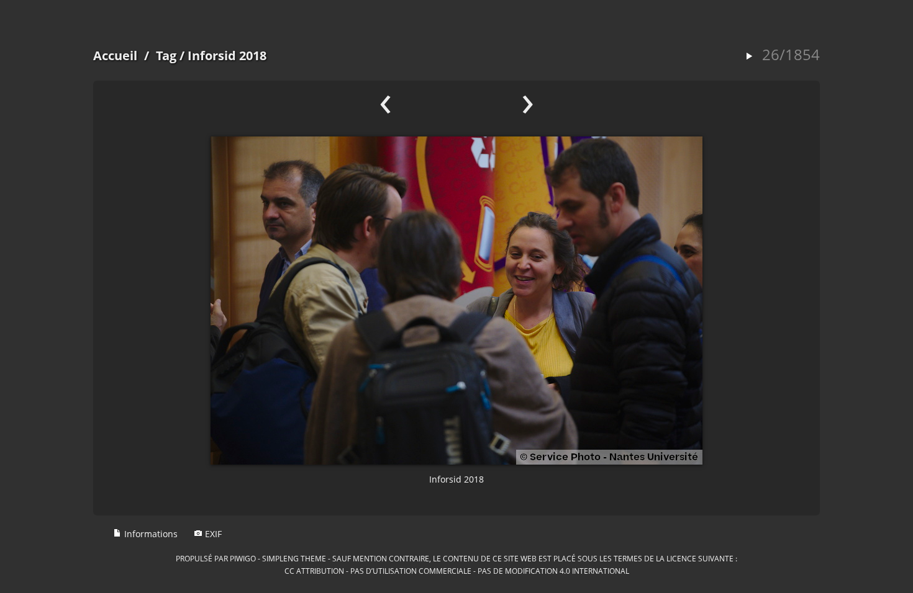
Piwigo (243, 558)
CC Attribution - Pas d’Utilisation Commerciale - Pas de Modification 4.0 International (456, 571)
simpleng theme (294, 558)
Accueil (115, 55)
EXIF (212, 534)
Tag (166, 55)
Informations (150, 534)
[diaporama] (749, 57)
